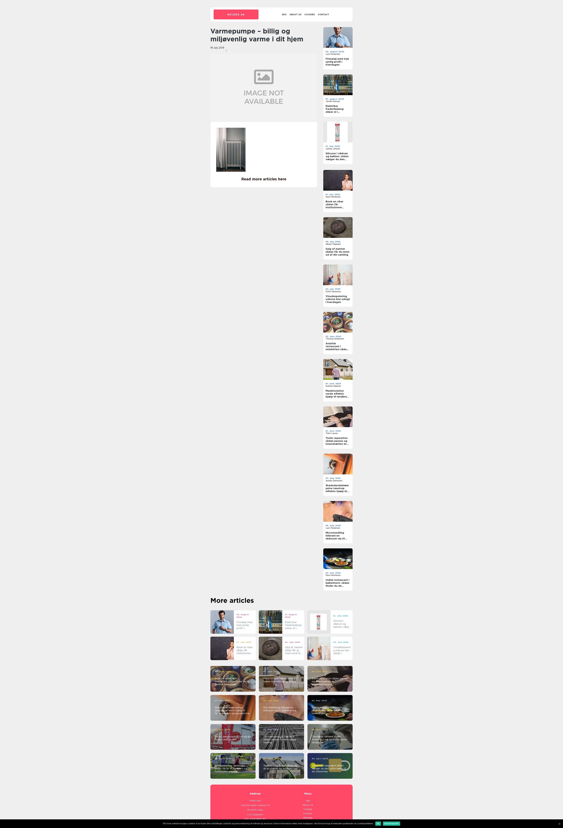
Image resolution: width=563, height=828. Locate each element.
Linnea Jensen (333, 149)
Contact (323, 14)
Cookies (309, 14)
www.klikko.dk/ (258, 819)
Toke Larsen (332, 433)
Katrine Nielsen (333, 386)
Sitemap (307, 817)
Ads (284, 14)
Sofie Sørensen (333, 291)
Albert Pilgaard (333, 244)
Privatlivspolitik (391, 823)
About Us (296, 14)
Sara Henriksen (333, 197)
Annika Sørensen (334, 481)
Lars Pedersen (333, 54)
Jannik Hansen (333, 101)
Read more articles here (263, 179)
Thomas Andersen (335, 339)
